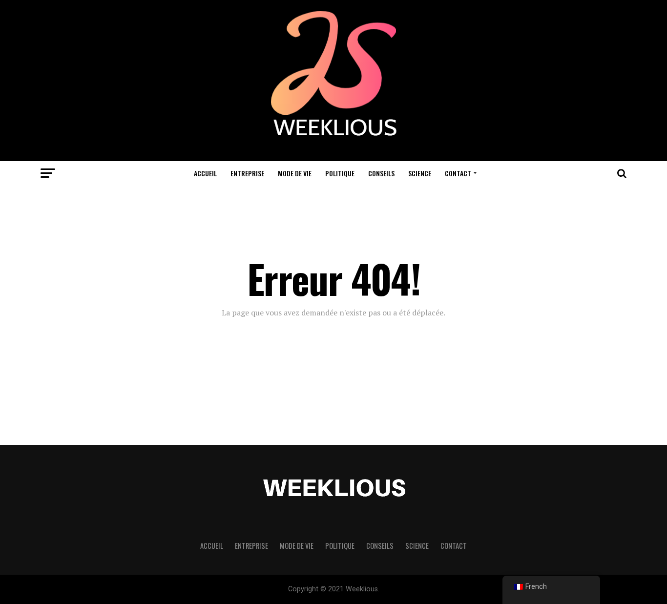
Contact (458, 173)
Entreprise (247, 173)
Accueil (205, 173)
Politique (339, 173)
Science (419, 173)
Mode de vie (295, 173)
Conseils (381, 173)
